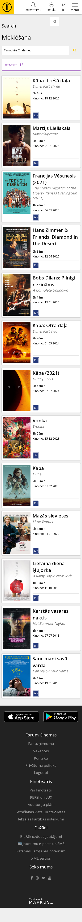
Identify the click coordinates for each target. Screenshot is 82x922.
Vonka (40, 420)
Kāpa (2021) (46, 373)
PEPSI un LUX (41, 797)
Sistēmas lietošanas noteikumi (41, 851)
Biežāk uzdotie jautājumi (41, 836)
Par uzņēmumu (41, 743)
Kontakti (41, 758)
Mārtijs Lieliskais (51, 128)
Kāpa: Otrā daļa (50, 325)
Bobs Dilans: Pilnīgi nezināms (54, 281)
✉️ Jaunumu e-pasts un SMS (41, 843)
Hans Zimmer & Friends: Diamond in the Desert (55, 237)
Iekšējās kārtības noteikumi (41, 819)
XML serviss (41, 858)
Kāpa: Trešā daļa (51, 80)
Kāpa (38, 468)
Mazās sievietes (50, 515)
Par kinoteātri (41, 790)
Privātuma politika (41, 765)
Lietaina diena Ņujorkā (49, 566)
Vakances (41, 751)
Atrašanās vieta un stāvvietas (41, 811)
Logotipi (41, 772)
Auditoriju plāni (41, 804)
